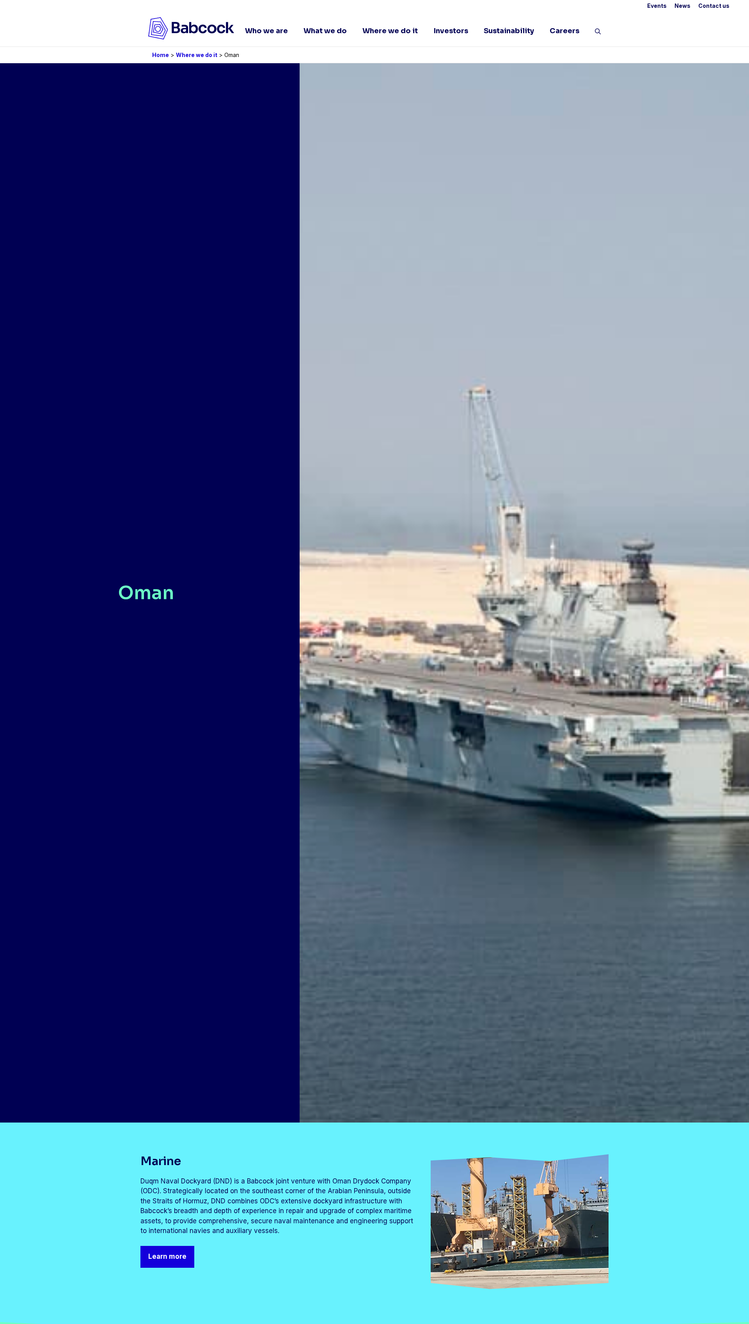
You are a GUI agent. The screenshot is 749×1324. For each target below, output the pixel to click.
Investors (450, 31)
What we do (325, 31)
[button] (598, 33)
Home (160, 55)
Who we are (266, 31)
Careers (564, 31)
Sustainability (509, 31)
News (682, 5)
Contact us (713, 5)
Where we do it (390, 31)
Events (657, 5)
